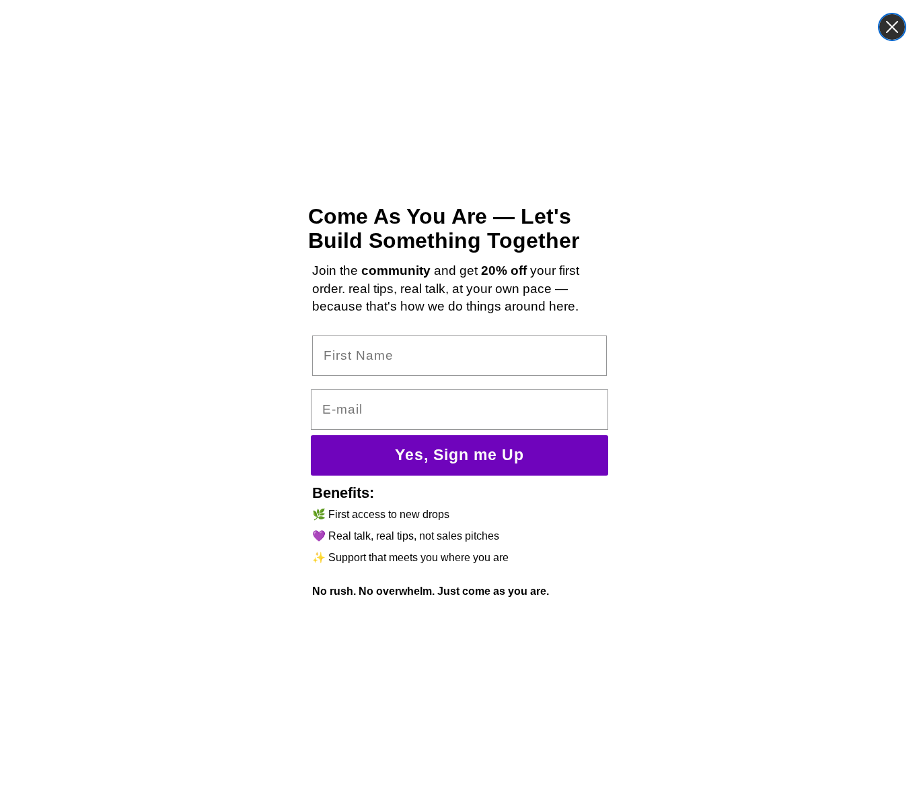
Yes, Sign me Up (459, 454)
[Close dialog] (892, 26)
